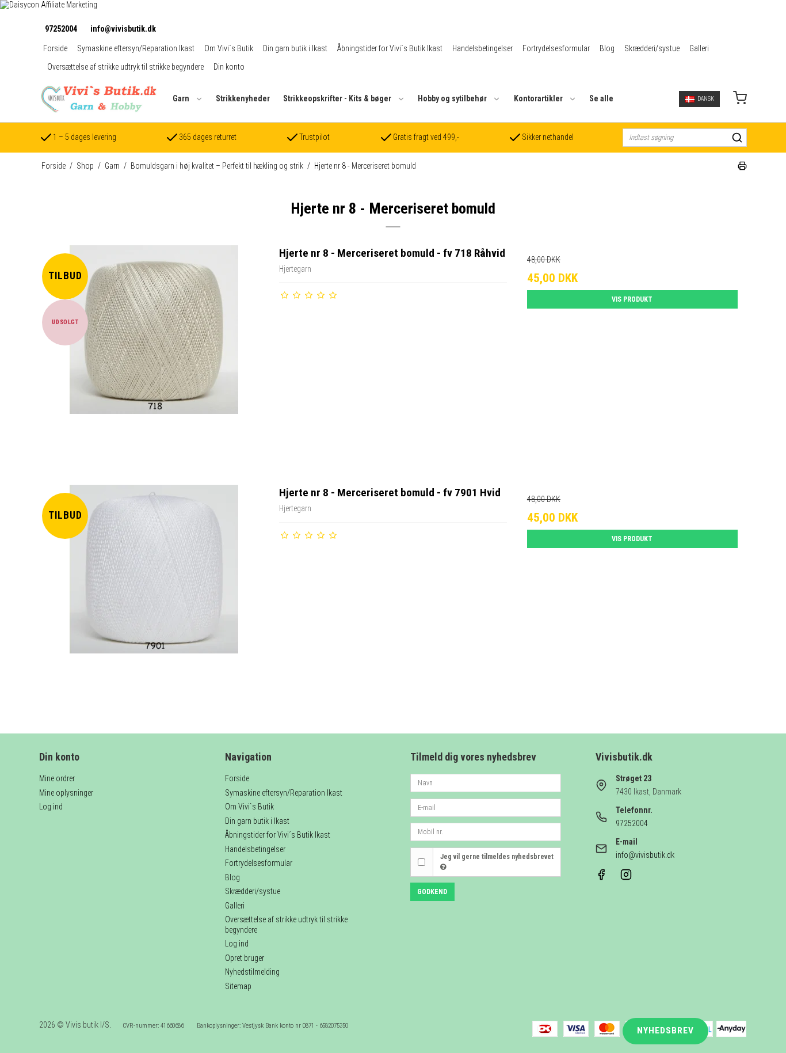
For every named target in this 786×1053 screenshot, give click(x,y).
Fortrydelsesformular (556, 48)
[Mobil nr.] (485, 831)
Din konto (229, 66)
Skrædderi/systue (652, 48)
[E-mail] (485, 806)
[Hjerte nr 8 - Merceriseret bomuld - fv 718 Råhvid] (154, 359)
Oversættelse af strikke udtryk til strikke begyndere (125, 66)
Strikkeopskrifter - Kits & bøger (337, 98)
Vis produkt (632, 299)
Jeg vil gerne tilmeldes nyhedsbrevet (497, 857)
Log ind (51, 806)
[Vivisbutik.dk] (98, 99)
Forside (55, 48)
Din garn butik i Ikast (295, 48)
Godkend (432, 892)
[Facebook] (601, 877)
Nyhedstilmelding (252, 971)
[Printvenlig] (742, 167)
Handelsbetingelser (482, 48)
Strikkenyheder (243, 98)
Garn (181, 98)
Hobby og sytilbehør (452, 98)
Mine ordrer (57, 778)
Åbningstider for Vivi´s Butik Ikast (389, 48)
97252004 (61, 28)
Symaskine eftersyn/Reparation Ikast (135, 48)
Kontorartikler (538, 98)
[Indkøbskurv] (740, 99)
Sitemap (238, 986)
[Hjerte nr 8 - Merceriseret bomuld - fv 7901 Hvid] (154, 599)
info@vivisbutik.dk (123, 28)
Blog (607, 48)
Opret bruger (244, 958)
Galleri (699, 48)
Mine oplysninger (66, 792)
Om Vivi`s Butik (228, 48)
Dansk (705, 98)
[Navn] (485, 782)
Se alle (601, 98)
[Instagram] (626, 877)
